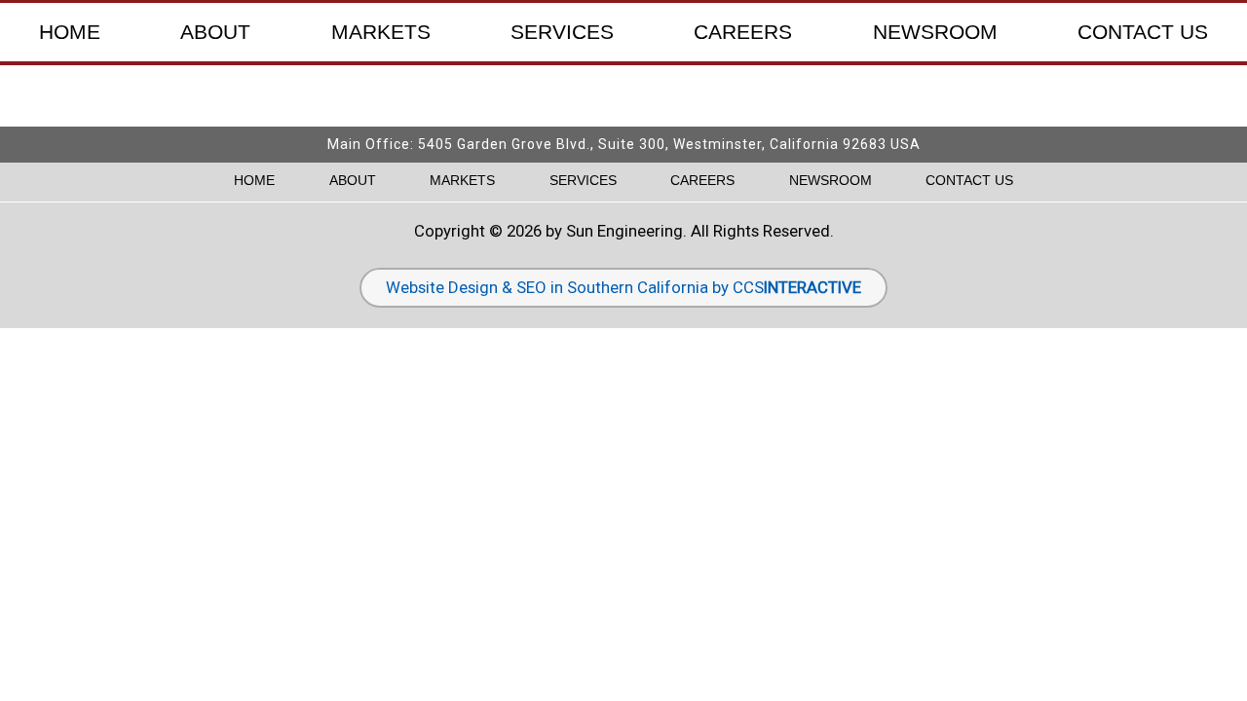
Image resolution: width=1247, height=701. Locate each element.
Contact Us (1142, 32)
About (215, 32)
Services (562, 32)
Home (69, 32)
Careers (743, 32)
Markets (381, 32)
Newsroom (935, 32)
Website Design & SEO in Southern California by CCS (623, 287)
